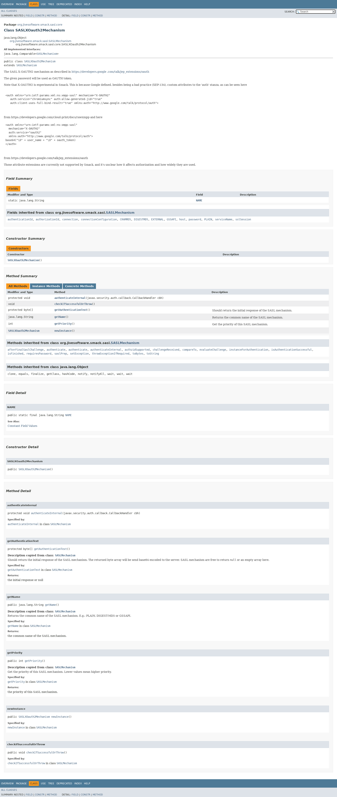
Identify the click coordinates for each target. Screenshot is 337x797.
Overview (7, 4)
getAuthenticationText (70, 309)
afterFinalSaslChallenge (25, 349)
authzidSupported (137, 349)
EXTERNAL (157, 219)
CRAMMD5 (125, 219)
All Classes (9, 11)
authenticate (56, 349)
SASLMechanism (47, 53)
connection (70, 219)
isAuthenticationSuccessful (291, 349)
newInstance (63, 330)
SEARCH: (290, 11)
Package (21, 4)
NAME (199, 200)
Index (78, 4)
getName (59, 316)
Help (87, 4)
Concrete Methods (79, 286)
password (195, 219)
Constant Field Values (22, 425)
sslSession (243, 219)
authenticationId (20, 219)
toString (152, 353)
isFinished (15, 353)
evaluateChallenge (213, 349)
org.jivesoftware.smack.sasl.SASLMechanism (40, 41)
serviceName (223, 219)
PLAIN (208, 219)
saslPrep (60, 353)
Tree (51, 4)
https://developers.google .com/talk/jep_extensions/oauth (110, 71)
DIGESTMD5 (141, 219)
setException (79, 353)
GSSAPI (171, 219)
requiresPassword (38, 353)
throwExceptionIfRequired (110, 353)
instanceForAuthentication (248, 349)
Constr (39, 15)
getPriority (63, 323)
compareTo (189, 349)
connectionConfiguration (99, 219)
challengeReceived (166, 349)
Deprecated (64, 4)
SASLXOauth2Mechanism (39, 61)
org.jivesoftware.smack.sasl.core (39, 24)
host (182, 219)
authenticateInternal (70, 297)
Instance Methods (46, 286)
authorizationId (47, 219)
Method (52, 15)
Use (43, 4)
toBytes (137, 353)
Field (29, 15)
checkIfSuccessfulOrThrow (73, 304)
